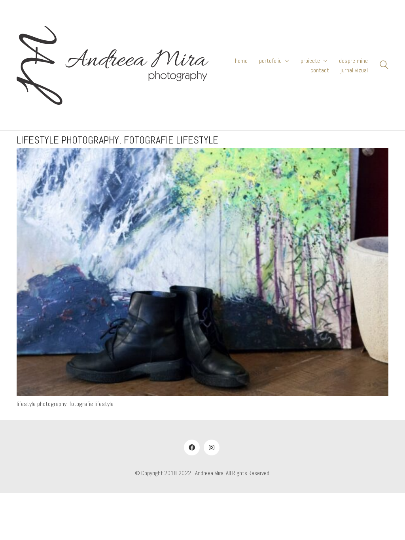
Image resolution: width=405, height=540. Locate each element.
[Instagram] (212, 447)
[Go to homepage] (112, 65)
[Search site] (384, 66)
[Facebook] (192, 447)
